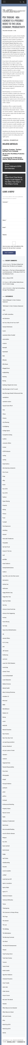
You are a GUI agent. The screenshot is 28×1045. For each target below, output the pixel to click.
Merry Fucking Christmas (9, 692)
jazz (3, 646)
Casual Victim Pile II (8, 405)
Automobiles (6, 339)
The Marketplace (14, 140)
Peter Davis (5, 270)
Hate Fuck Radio (7, 601)
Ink (3, 634)
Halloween (5, 588)
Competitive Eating (7, 434)
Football (5, 522)
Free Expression (7, 526)
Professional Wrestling (8, 804)
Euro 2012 (5, 488)
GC (15, 30)
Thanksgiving (6, 908)
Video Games (6, 991)
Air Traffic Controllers (8, 314)
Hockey (4, 617)
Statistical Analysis (7, 895)
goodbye (5, 559)
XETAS (4, 1033)
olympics (5, 754)
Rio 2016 (5, 841)
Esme (4, 484)
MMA (4, 704)
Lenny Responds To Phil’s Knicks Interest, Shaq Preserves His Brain (13, 158)
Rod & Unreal (6, 850)
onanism (5, 758)
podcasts (5, 787)
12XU (4, 310)
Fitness (4, 513)
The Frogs (5, 916)
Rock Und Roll (6, 846)
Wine (4, 1020)
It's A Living (5, 642)
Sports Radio (6, 887)
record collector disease (9, 833)
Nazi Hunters (6, 733)
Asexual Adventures (7, 326)
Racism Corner (6, 812)
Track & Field (6, 966)
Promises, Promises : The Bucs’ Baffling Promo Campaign (12, 150)
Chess (4, 414)
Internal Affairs (6, 638)
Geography (5, 542)
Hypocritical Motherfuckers (9, 630)
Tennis (4, 904)
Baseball (5, 347)
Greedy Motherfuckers (8, 567)
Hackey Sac (5, 584)
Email (4, 227)
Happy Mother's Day (7, 592)
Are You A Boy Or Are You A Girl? (11, 322)
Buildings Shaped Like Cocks (10, 385)
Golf (4, 555)
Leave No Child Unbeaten (9, 663)
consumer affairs (7, 443)
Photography (6, 775)
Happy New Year (7, 596)
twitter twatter (6, 970)
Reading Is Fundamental (8, 821)
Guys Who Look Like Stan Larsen (11, 576)
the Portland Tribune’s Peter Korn (11, 43)
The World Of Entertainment (9, 945)
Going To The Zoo (7, 551)
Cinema (4, 418)
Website (5, 234)
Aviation (5, 343)
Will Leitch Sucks (7, 1016)
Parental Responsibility (8, 767)
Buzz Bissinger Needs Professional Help (13, 393)
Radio (4, 817)
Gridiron (4, 572)
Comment (5, 202)
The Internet (6, 920)
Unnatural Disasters (7, 979)
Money (4, 717)
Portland (5, 800)
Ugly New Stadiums (7, 974)
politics (4, 796)
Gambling (5, 530)
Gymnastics (5, 580)
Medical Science (7, 684)
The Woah (5, 941)
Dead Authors (6, 464)
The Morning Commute (8, 937)
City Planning (6, 422)
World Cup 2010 (6, 1024)
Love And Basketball (8, 675)
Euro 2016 (5, 493)
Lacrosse (5, 659)
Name (4, 220)
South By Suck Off (7, 879)
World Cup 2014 (6, 1028)
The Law (5, 925)
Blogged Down (6, 368)
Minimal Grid (11, 1042)
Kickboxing (5, 655)
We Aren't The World (8, 999)
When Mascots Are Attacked (10, 1008)
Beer (4, 356)
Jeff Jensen (5, 650)
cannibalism (6, 397)
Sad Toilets (5, 858)
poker (4, 792)
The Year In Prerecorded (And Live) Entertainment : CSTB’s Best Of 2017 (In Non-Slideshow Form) (14, 272)
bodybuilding (6, 372)
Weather (5, 1003)
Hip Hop (5, 605)
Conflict (4, 439)
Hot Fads (5, 626)
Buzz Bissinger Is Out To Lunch (10, 389)
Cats (4, 410)
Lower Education (7, 680)
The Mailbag (6, 929)
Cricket (4, 447)
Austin (4, 331)
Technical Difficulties (8, 900)
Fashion (4, 497)
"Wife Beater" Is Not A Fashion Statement (13, 306)
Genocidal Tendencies (8, 538)
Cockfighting (6, 426)
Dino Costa (5, 472)
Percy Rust (5, 771)
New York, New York (8, 738)
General (4, 534)
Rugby (4, 854)
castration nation (7, 401)
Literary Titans (6, 671)
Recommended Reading (8, 829)
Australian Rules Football (9, 335)
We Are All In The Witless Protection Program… (13, 154)
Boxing (4, 380)
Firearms (5, 505)
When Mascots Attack (8, 1012)
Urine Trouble (6, 983)
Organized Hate (6, 763)
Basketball (6, 140)
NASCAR (5, 725)
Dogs (4, 476)
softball (4, 875)
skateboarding (6, 862)
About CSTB (10, 278)
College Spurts (6, 430)
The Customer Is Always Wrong (10, 912)
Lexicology (5, 667)
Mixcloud (5, 700)
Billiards (5, 360)
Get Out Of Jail (6, 547)
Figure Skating (6, 501)
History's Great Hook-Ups (9, 609)
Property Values (6, 808)
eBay (4, 480)
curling (4, 455)
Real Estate (5, 825)
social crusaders (7, 871)
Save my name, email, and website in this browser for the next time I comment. (13, 247)
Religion (5, 837)
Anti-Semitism (6, 318)
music (4, 721)
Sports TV (5, 891)
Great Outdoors (6, 563)
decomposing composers (9, 468)
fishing (4, 509)
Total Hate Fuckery (7, 958)
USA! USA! (5, 987)
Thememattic (21, 1042)
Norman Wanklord (7, 746)
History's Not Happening (9, 613)
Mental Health (6, 688)
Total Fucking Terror (8, 954)
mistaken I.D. (6, 696)
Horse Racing (6, 621)
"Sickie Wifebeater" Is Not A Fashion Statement (12, 301)
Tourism (5, 962)
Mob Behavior (6, 709)
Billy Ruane (5, 364)
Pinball (4, 779)
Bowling (4, 376)
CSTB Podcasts (6, 451)
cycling (4, 459)
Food (4, 518)
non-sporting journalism (8, 742)
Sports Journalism (7, 883)
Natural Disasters (7, 729)
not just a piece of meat (8, 750)
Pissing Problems (7, 783)
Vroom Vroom (6, 995)
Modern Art (5, 713)
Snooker (5, 866)
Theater (4, 949)
